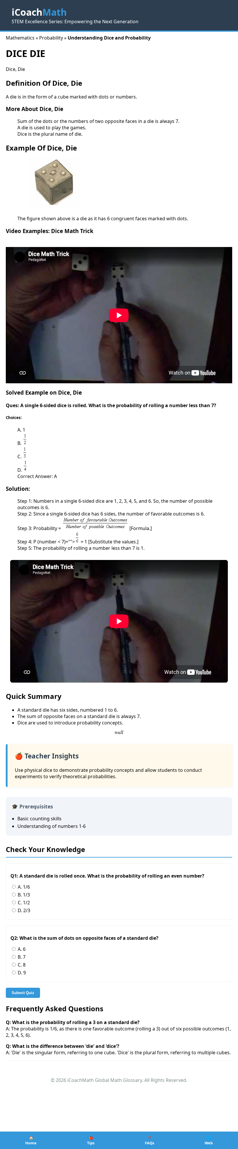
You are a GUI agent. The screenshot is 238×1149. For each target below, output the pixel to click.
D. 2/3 (23, 910)
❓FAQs (149, 1140)
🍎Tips (90, 1140)
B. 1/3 (23, 895)
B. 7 (21, 957)
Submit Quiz (23, 993)
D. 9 (21, 972)
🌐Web (209, 1140)
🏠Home (31, 1140)
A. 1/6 (23, 887)
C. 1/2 (23, 902)
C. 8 (21, 965)
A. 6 (21, 949)
